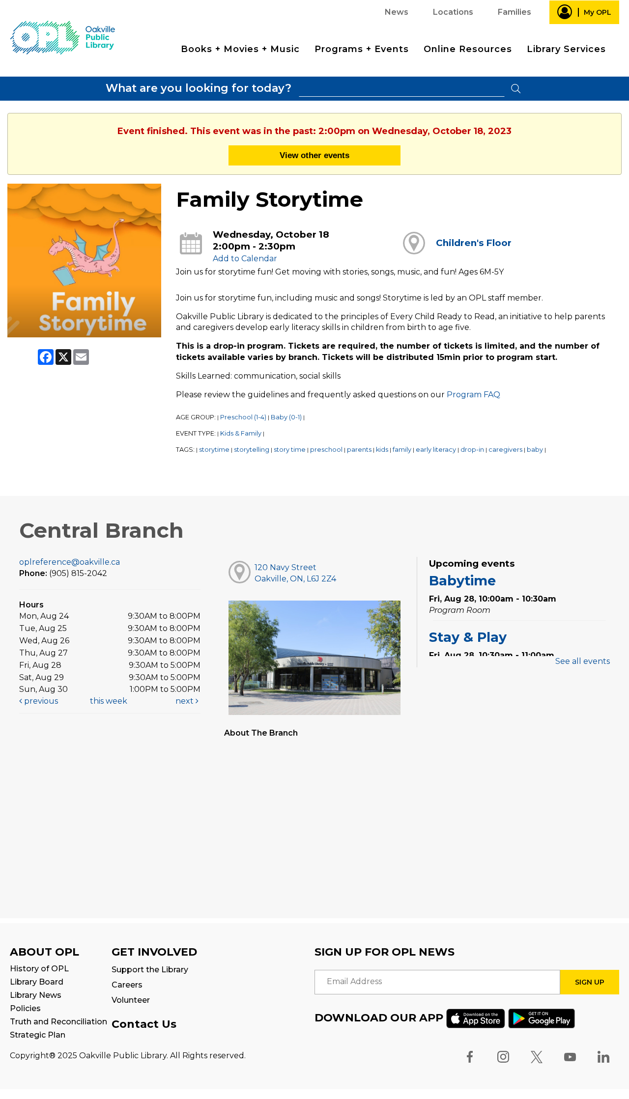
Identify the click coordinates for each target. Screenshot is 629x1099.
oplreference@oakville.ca (69, 562)
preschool (326, 449)
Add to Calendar (245, 258)
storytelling (251, 449)
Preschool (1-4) (243, 417)
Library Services (566, 49)
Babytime (462, 581)
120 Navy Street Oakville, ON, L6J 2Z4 (295, 573)
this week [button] (108, 701)
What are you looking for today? (198, 88)
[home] (62, 37)
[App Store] (475, 1017)
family (402, 449)
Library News (35, 995)
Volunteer (131, 1000)
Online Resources (468, 49)
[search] (402, 89)
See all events (582, 661)
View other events (314, 155)
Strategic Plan (37, 1035)
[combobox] (402, 89)
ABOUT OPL (44, 952)
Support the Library (150, 969)
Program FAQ (473, 394)
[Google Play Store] (541, 1017)
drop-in (472, 449)
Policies (25, 1008)
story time (290, 449)
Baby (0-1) (286, 417)
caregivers (505, 449)
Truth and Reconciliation (58, 1021)
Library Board (36, 982)
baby (535, 449)
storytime (214, 449)
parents (359, 449)
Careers (127, 984)
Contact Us (144, 1024)
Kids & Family (240, 433)
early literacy (436, 449)
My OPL (597, 12)
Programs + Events (361, 49)
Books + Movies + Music (240, 49)
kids (382, 449)
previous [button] (40, 701)
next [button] (185, 701)
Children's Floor (474, 242)
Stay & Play (468, 637)
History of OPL (39, 968)
